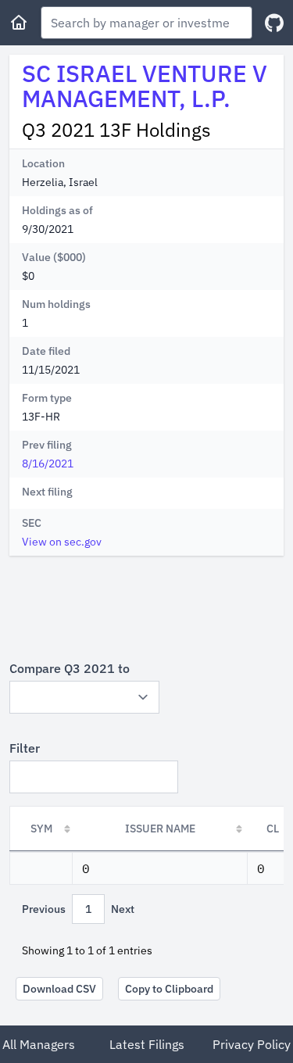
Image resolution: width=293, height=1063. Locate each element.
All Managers (38, 1044)
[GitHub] (274, 23)
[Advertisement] (146, 607)
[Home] (18, 22)
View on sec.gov (62, 542)
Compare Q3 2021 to (69, 668)
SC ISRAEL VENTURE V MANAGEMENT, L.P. (144, 85)
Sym (41, 828)
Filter (24, 748)
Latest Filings (146, 1044)
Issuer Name (160, 828)
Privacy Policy (252, 1044)
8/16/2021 (47, 463)
